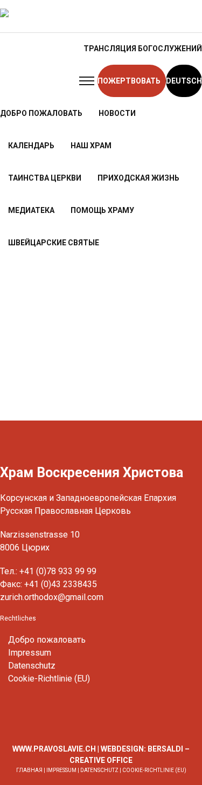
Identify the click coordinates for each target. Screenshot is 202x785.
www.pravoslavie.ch (54, 749)
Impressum (29, 653)
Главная (29, 770)
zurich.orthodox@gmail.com (51, 597)
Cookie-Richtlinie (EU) (49, 678)
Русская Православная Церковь (65, 511)
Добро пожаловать (47, 640)
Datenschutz (31, 665)
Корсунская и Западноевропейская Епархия (88, 498)
